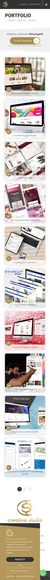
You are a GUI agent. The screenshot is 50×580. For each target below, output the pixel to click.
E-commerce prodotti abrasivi (25, 347)
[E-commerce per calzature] (25, 119)
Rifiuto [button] (20, 565)
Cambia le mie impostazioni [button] (20, 571)
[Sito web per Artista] (25, 373)
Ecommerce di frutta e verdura (25, 93)
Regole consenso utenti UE (25, 576)
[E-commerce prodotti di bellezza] (25, 203)
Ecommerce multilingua (25, 305)
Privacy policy (10, 576)
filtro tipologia (23, 41)
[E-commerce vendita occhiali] (25, 415)
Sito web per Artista (25, 389)
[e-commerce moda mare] (25, 246)
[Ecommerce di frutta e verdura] (25, 76)
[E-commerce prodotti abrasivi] (25, 330)
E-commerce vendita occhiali (25, 432)
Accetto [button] (20, 559)
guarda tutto (36, 46)
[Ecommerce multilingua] (25, 288)
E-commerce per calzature (25, 135)
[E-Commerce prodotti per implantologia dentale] (25, 457)
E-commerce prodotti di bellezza (25, 220)
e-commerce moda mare (25, 262)
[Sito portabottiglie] (25, 161)
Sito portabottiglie (25, 178)
